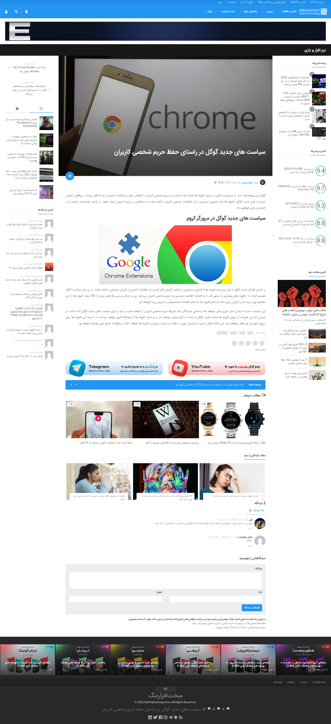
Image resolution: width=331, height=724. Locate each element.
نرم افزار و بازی (315, 50)
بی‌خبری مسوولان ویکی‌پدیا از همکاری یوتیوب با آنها (172, 443)
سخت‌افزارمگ (319, 682)
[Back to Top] (165, 689)
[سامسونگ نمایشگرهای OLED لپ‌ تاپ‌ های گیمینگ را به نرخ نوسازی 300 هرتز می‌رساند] (319, 81)
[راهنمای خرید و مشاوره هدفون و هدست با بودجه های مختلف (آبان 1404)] (303, 659)
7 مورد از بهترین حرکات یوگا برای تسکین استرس (294, 361)
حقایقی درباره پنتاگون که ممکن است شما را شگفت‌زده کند (293, 334)
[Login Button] (6, 11)
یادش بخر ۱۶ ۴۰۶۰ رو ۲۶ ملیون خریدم (25, 356)
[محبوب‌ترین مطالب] (17, 109)
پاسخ (250, 528)
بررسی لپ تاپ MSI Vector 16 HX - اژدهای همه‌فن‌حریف (296, 240)
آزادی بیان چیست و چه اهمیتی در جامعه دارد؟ (296, 375)
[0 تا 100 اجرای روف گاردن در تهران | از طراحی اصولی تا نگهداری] (317, 348)
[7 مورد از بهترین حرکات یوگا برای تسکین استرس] (317, 361)
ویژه (209, 11)
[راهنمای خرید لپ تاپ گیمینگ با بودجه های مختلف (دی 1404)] (27, 659)
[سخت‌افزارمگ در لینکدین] (150, 717)
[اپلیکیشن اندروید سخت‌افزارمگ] (175, 717)
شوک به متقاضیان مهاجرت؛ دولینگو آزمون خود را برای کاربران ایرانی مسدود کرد (21, 140)
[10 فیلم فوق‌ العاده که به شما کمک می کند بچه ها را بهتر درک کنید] (165, 481)
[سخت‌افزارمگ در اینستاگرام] (165, 717)
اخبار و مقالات (289, 11)
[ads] (165, 31)
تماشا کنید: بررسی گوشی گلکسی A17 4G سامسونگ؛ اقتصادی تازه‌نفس (296, 223)
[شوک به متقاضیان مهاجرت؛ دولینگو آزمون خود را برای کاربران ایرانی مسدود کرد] (46, 140)
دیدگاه (254, 511)
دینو (220, 2)
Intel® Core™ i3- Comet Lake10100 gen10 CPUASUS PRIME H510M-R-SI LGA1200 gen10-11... (26, 314)
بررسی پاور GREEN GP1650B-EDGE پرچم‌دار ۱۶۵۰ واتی (299, 171)
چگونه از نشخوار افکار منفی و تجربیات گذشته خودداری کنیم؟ (99, 498)
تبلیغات (290, 682)
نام (259, 592)
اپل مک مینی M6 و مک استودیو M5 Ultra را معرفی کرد (294, 133)
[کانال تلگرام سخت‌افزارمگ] (170, 717)
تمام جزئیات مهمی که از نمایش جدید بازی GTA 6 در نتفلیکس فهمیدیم (210, 385)
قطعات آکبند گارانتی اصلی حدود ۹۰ (26, 268)
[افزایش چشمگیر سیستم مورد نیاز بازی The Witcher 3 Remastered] (46, 123)
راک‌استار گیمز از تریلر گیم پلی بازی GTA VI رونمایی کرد (23, 192)
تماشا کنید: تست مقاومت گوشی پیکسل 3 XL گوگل (106, 443)
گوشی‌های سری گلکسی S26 (271, 2)
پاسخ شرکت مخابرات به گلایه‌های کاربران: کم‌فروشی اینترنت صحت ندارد (294, 116)
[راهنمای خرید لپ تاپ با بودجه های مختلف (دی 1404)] (83, 659)
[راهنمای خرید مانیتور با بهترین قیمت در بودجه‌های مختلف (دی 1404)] (138, 659)
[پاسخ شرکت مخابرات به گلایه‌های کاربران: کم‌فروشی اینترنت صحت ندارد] (319, 116)
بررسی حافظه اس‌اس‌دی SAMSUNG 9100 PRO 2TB (296, 188)
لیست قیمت (227, 11)
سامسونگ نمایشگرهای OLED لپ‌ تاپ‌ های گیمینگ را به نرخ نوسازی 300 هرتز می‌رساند (295, 81)
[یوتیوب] (216, 368)
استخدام (278, 682)
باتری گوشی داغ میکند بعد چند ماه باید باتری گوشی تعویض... (24, 281)
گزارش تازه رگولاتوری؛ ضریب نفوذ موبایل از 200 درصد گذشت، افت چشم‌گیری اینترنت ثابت (21, 174)
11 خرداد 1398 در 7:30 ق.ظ (232, 520)
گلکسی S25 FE (298, 2)
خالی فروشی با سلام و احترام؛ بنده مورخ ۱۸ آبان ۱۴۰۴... (26, 296)
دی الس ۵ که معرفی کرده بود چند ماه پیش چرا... (24, 255)
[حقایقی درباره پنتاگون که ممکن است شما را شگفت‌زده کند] (317, 334)
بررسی (269, 11)
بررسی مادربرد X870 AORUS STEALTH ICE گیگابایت (299, 206)
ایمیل (158, 592)
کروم (250, 333)
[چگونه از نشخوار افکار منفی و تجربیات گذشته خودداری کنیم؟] (98, 481)
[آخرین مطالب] (41, 109)
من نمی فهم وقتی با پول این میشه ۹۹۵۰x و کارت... (26, 241)
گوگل (242, 333)
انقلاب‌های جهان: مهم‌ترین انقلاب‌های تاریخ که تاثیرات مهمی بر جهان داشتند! (304, 312)
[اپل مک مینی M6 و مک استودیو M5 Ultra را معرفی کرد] (319, 133)
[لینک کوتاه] (215, 183)
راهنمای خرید (250, 11)
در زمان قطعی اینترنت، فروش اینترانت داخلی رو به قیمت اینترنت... (24, 331)
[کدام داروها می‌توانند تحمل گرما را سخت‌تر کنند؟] (232, 481)
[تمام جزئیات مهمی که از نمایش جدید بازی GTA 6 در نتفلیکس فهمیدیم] (46, 158)
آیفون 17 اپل (247, 2)
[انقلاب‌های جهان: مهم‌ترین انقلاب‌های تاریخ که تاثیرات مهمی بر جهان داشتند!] (302, 293)
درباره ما (303, 682)
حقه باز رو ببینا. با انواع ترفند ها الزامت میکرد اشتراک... (24, 226)
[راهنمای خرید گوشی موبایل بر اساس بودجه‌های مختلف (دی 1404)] (193, 659)
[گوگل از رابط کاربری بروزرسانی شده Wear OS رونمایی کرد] (232, 419)
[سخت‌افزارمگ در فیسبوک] (160, 717)
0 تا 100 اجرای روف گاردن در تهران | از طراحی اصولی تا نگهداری (293, 348)
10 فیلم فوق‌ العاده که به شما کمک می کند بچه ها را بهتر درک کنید (167, 498)
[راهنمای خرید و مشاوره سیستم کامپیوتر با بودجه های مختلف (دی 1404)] (248, 659)
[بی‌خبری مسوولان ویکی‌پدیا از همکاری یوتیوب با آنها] (165, 419)
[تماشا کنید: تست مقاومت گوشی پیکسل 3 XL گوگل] (99, 419)
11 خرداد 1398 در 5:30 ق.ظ (221, 537)
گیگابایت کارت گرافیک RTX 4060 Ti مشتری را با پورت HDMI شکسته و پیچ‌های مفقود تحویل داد (295, 98)
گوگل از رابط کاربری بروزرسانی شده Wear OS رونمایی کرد (236, 443)
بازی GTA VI (317, 2)
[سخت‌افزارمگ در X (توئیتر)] (155, 717)
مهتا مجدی (247, 183)
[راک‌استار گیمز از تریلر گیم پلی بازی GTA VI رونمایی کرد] (46, 192)
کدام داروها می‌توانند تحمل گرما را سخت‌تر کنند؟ (236, 496)
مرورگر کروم (222, 333)
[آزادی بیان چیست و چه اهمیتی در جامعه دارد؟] (317, 375)
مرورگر (233, 333)
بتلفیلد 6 (231, 2)
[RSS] (181, 717)
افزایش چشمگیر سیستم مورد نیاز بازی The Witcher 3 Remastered (21, 122)
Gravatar (234, 628)
